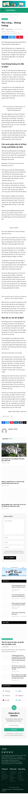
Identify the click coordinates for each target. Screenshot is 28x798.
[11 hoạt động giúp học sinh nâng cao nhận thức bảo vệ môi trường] (6, 588)
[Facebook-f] (2, 752)
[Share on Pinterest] (19, 37)
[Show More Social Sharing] (24, 37)
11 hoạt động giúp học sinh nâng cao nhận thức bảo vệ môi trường (19, 587)
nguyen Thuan (9, 29)
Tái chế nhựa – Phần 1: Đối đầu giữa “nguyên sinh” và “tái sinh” (19, 667)
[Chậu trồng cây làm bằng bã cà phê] (6, 615)
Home (3, 14)
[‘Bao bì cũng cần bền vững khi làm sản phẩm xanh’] (14, 633)
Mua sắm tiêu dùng (7, 639)
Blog (6, 14)
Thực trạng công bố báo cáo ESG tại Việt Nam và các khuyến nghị (19, 596)
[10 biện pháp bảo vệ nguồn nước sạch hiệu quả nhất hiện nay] (6, 605)
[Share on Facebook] (5, 37)
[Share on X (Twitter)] (12, 37)
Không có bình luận (7, 33)
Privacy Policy (14, 735)
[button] (3, 10)
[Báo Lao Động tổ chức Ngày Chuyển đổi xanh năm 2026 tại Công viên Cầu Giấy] (6, 677)
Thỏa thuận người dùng (18, 789)
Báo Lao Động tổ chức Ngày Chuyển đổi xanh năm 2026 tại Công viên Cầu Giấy (19, 676)
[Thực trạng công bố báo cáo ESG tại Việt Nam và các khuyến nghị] (6, 597)
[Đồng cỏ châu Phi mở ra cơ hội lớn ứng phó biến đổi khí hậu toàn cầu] (14, 472)
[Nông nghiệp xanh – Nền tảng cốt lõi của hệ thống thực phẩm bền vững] (14, 495)
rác (11, 416)
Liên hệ (4, 790)
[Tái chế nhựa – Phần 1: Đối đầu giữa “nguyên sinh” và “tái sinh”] (6, 668)
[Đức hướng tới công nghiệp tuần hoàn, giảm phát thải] (14, 450)
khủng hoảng (5, 416)
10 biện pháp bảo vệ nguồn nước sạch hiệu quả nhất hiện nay (19, 605)
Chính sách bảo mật (6, 789)
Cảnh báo (4, 19)
